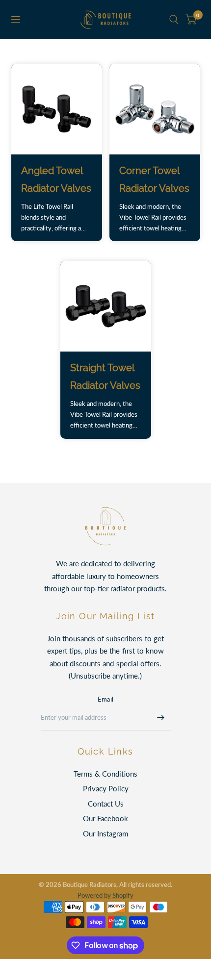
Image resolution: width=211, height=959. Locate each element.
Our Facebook (105, 818)
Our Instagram (105, 833)
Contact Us (106, 803)
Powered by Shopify (105, 895)
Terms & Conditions (105, 773)
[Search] (174, 19)
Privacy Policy (106, 788)
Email (105, 699)
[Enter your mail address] (161, 718)
